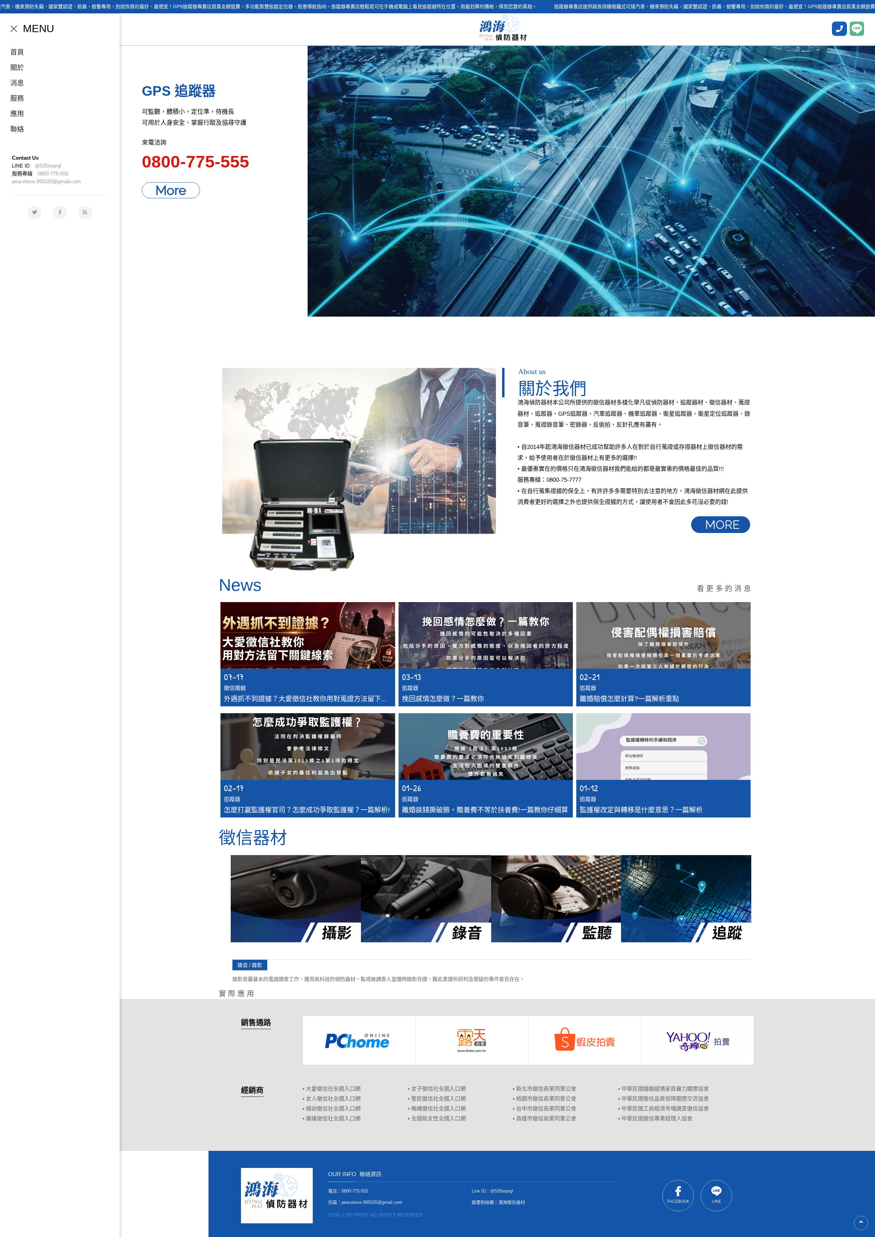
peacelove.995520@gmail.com (46, 181)
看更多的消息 (725, 588)
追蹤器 (410, 688)
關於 (17, 67)
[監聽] (556, 898)
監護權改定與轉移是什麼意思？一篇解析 (641, 810)
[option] (497, 181)
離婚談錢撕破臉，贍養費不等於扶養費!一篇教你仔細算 (485, 810)
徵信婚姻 (235, 688)
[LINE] (857, 29)
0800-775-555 (53, 173)
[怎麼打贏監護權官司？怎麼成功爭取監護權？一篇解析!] (307, 765)
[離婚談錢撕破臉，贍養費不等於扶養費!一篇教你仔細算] (486, 765)
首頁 (17, 52)
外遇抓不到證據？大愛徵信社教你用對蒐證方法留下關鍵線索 (316, 699)
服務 (17, 98)
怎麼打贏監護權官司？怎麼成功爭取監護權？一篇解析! (307, 810)
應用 (17, 114)
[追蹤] (686, 898)
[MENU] (14, 28)
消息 (17, 83)
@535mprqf (48, 166)
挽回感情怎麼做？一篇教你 (443, 699)
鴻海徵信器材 (511, 1202)
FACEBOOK (678, 1201)
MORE (722, 525)
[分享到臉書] (60, 213)
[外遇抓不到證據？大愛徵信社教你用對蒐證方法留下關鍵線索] (307, 654)
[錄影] (296, 898)
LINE (716, 1201)
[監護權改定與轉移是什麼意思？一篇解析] (663, 765)
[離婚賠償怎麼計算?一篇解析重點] (663, 654)
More (171, 190)
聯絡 (17, 129)
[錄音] (426, 898)
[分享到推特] (34, 213)
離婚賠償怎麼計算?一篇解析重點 (629, 699)
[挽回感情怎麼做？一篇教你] (486, 654)
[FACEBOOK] (839, 29)
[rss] (85, 213)
